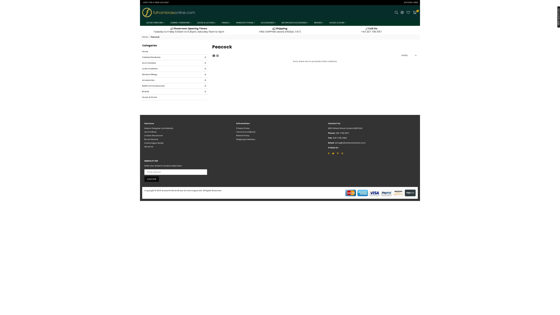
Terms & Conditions (246, 132)
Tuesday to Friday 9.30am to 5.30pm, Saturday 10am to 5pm (189, 30)
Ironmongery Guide (153, 143)
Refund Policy (242, 135)
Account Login (411, 2)
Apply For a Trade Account (156, 2)
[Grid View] (213, 55)
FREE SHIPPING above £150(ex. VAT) (280, 30)
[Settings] (402, 12)
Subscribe (151, 179)
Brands (318, 22)
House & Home (337, 22)
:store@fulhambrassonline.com (349, 142)
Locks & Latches (206, 22)
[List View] (217, 55)
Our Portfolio (150, 132)
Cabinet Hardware (180, 22)
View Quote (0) (558, 17)
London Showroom (153, 135)
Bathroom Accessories (294, 22)
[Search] (396, 12)
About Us (148, 146)
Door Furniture (155, 22)
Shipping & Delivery (245, 139)
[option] (189, 30)
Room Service (151, 139)
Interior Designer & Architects (158, 128)
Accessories (268, 22)
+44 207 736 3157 (371, 30)
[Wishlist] (408, 12)
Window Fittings (245, 22)
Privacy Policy (243, 128)
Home (145, 37)
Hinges (225, 22)
